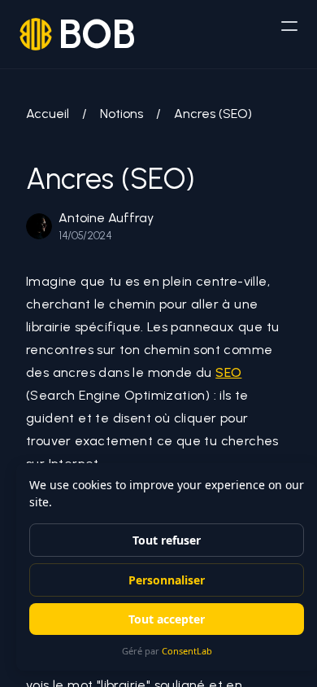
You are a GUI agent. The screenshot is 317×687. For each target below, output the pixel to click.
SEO (228, 372)
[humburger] (289, 26)
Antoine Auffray (106, 217)
